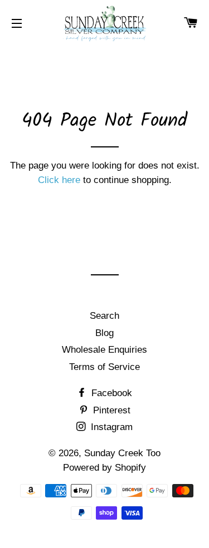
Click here (59, 180)
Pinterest (110, 410)
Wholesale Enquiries (104, 349)
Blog (104, 333)
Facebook (110, 393)
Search (104, 315)
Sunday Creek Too (122, 453)
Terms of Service (104, 367)
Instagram (110, 427)
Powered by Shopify (104, 467)
